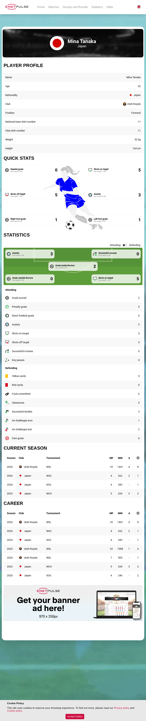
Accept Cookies (74, 716)
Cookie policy (14, 710)
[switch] (124, 245)
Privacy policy (121, 707)
